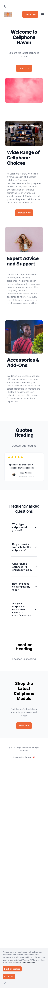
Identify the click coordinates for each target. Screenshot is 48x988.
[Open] (42, 14)
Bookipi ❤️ (30, 757)
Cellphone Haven (23, 748)
